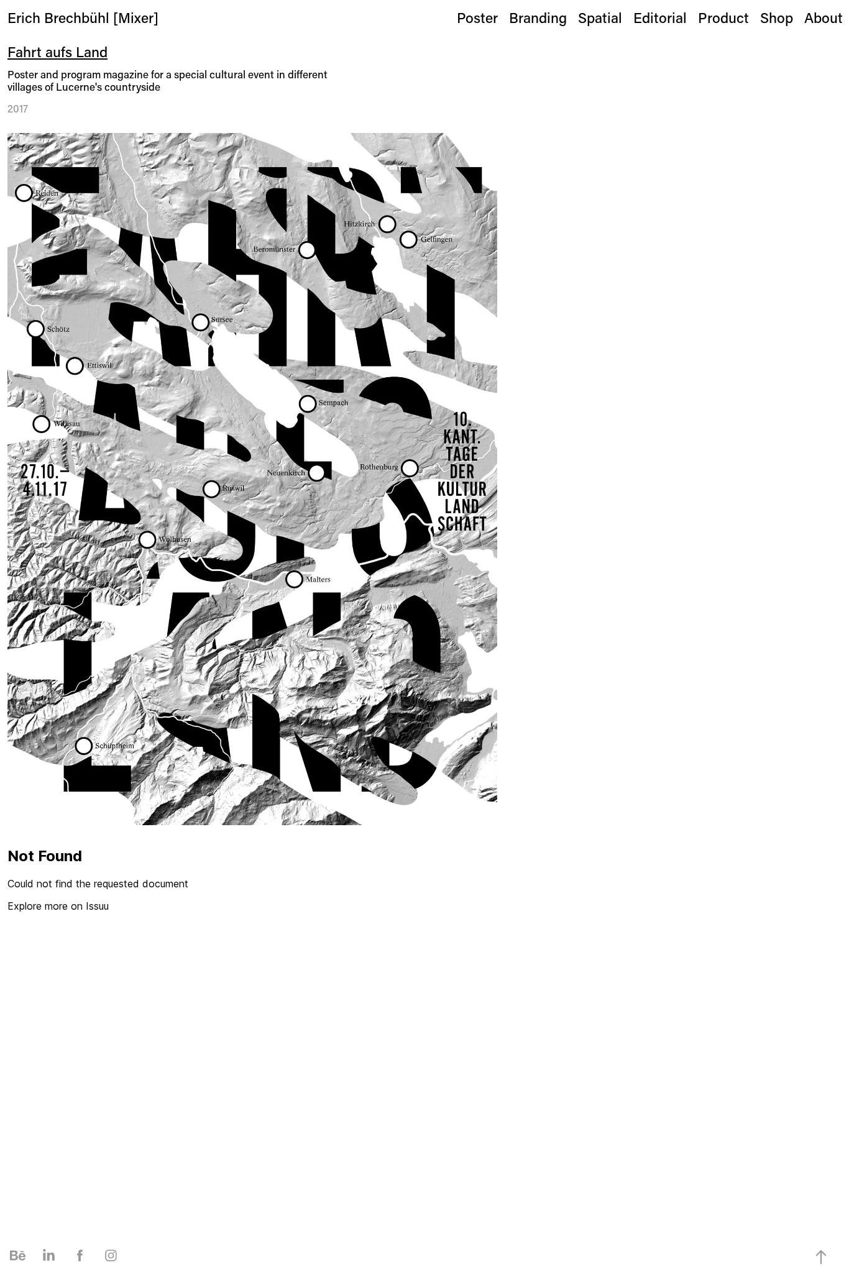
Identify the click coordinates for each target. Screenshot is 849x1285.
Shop (776, 17)
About (823, 17)
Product (723, 17)
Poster (477, 17)
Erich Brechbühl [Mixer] (82, 17)
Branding (538, 17)
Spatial (600, 17)
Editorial (660, 17)
